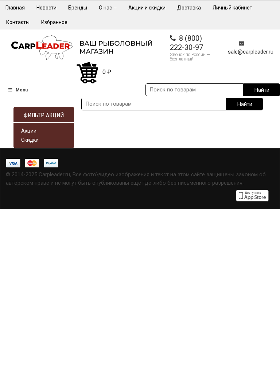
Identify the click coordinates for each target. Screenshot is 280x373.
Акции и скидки (147, 8)
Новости (46, 8)
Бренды (77, 8)
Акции (28, 131)
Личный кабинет (232, 8)
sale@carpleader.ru (250, 51)
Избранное (54, 22)
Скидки (30, 140)
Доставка (189, 8)
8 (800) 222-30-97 (186, 43)
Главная (15, 8)
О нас (106, 8)
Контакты (18, 22)
